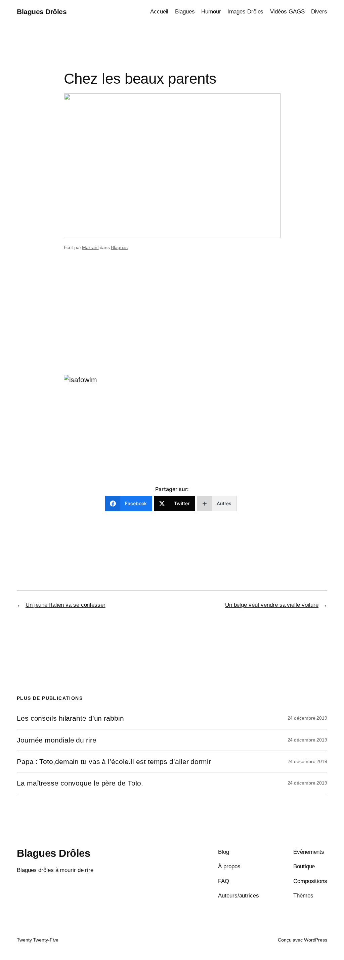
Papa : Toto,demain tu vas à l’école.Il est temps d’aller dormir (114, 761)
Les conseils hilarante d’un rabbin (70, 718)
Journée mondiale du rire (56, 740)
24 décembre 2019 (307, 718)
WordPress (315, 940)
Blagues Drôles (42, 11)
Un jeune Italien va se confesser (65, 604)
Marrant (90, 247)
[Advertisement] (172, 321)
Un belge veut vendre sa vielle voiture (271, 604)
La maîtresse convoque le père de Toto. (80, 783)
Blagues (119, 247)
